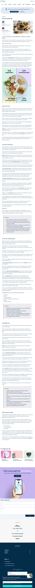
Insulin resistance (8, 36)
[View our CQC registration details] (17, 575)
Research (3, 155)
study (23, 374)
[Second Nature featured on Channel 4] (17, 531)
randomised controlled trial (8, 178)
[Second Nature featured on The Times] (17, 528)
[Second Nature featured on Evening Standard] (17, 536)
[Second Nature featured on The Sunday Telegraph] (17, 534)
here (30, 204)
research (6, 368)
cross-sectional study (7, 168)
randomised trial (8, 275)
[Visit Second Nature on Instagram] (8, 559)
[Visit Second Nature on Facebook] (5, 559)
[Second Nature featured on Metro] (17, 538)
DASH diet (25, 262)
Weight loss (23, 36)
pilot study (11, 192)
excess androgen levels (15, 161)
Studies (3, 345)
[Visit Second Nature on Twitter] (6, 559)
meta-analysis (10, 57)
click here (22, 133)
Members (3, 128)
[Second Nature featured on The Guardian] (17, 526)
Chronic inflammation (16, 36)
